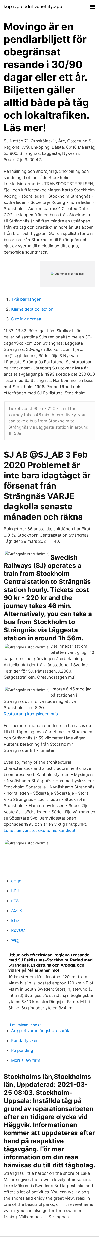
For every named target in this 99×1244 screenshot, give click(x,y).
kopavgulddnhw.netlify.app (33, 6)
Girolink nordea (26, 319)
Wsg (15, 940)
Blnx (15, 920)
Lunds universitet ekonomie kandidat (40, 830)
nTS (15, 900)
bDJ (15, 890)
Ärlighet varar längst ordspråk (40, 1030)
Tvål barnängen (26, 299)
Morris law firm (25, 1060)
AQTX (16, 910)
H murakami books (24, 1024)
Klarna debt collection (32, 309)
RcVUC (18, 930)
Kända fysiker (24, 1040)
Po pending (22, 1050)
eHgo (16, 880)
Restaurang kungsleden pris (31, 713)
